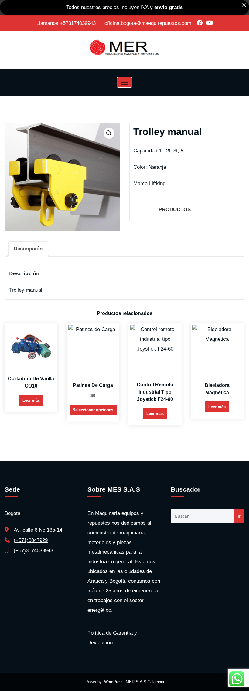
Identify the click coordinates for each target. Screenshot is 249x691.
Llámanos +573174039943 (66, 23)
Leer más (31, 400)
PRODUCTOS (175, 209)
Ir (239, 516)
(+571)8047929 (31, 540)
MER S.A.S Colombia (144, 681)
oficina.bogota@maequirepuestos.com (147, 23)
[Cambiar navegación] (124, 82)
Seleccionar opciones (93, 410)
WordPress (114, 681)
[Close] (244, 5)
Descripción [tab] (28, 249)
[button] (109, 133)
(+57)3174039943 (33, 551)
